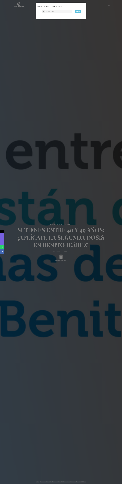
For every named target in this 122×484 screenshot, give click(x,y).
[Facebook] (2, 251)
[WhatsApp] (2, 247)
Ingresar (78, 11)
